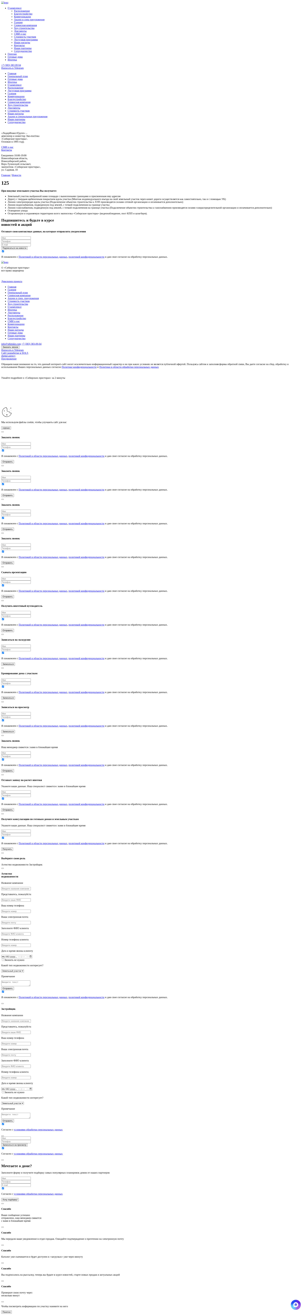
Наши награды (22, 42)
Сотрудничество (23, 51)
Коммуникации (22, 16)
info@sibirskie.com (11, 344)
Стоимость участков (25, 36)
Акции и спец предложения (29, 19)
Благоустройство (23, 13)
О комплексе (15, 8)
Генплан (12, 54)
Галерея (18, 22)
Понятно (7, 1312)
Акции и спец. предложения (23, 298)
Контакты (19, 45)
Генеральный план (18, 76)
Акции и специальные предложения (27, 116)
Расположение (22, 11)
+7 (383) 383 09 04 (11, 65)
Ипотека (12, 59)
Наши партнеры (23, 48)
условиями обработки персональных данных (38, 1129)
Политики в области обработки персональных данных (129, 367)
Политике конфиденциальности (79, 367)
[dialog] (153, 932)
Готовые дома (15, 56)
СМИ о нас (20, 34)
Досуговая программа (26, 39)
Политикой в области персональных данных (43, 256)
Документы (20, 31)
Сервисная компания (25, 25)
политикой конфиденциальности (86, 256)
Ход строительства (24, 28)
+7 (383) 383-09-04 (31, 344)
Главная (12, 73)
